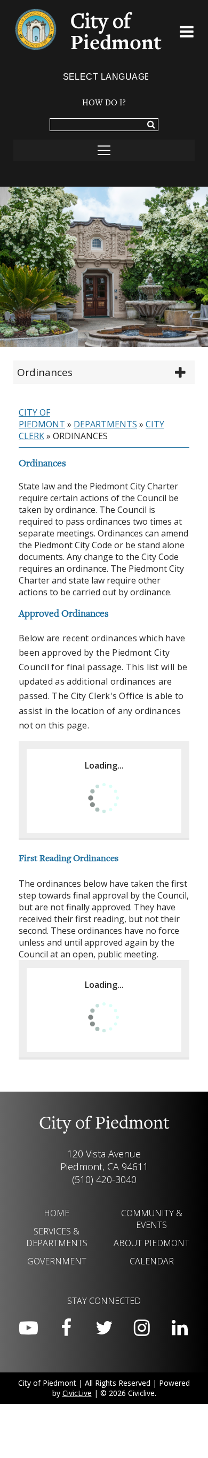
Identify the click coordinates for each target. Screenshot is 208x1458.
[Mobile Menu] (187, 34)
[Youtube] (28, 1328)
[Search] (151, 125)
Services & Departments (56, 1237)
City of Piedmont (42, 418)
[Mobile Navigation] (104, 150)
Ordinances (45, 372)
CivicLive (77, 1393)
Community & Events (151, 1219)
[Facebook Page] (66, 1328)
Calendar (152, 1261)
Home (56, 1213)
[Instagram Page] (142, 1328)
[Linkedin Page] (180, 1328)
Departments (105, 424)
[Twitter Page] (104, 1328)
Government (56, 1261)
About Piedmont (151, 1243)
